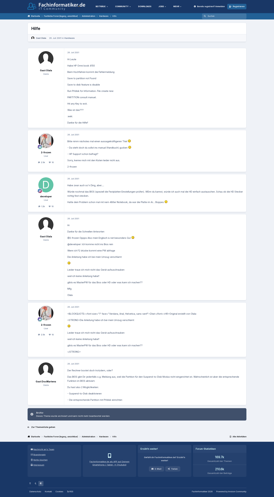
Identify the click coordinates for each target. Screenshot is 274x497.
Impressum (38, 465)
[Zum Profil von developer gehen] (45, 184)
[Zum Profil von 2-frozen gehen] (45, 140)
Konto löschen (40, 460)
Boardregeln (39, 454)
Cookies (59, 492)
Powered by (231, 492)
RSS (71, 492)
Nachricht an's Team (43, 449)
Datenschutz (35, 492)
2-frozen (46, 152)
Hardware (69, 38)
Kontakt (48, 492)
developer (46, 196)
